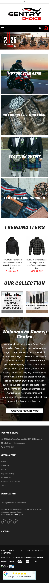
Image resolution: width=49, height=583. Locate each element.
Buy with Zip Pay (7, 473)
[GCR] (5, 573)
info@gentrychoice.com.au (14, 443)
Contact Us (6, 553)
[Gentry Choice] (24, 14)
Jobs (3, 486)
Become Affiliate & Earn (10, 482)
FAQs (22, 550)
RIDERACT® (6, 478)
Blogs (3, 469)
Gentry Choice (20, 557)
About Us (5, 465)
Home (3, 461)
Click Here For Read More (24, 411)
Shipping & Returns (35, 550)
